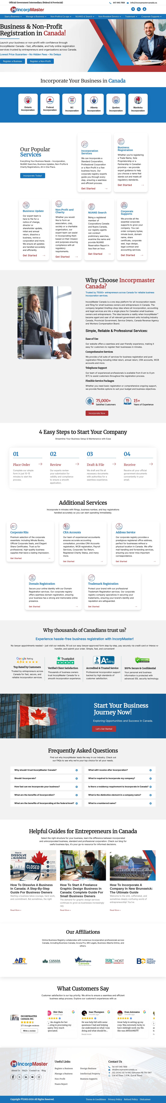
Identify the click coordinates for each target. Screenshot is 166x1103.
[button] (153, 1023)
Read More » (15, 910)
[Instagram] (39, 1077)
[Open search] (139, 9)
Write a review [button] (29, 1031)
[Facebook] (13, 1077)
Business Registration (125, 148)
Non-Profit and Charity (65, 211)
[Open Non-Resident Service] (120, 16)
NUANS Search (97, 212)
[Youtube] (32, 1077)
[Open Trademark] (136, 16)
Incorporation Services (89, 152)
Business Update (33, 211)
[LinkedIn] (26, 1077)
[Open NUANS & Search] (93, 16)
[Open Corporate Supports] (161, 16)
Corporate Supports (127, 212)
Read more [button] (56, 1034)
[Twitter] (19, 1077)
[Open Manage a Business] (45, 16)
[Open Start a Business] (21, 16)
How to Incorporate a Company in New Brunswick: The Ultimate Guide (131, 888)
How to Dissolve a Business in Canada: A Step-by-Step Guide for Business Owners (31, 888)
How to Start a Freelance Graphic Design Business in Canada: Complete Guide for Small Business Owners (81, 890)
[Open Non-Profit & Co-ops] (70, 16)
